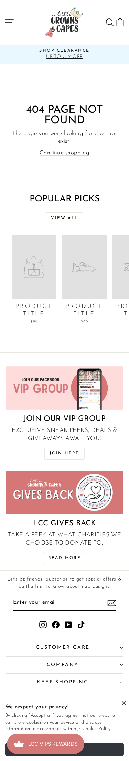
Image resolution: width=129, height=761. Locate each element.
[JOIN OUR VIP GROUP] (64, 388)
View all (64, 218)
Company (63, 665)
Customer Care (63, 647)
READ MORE (64, 558)
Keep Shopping (62, 682)
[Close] (124, 703)
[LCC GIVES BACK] (64, 492)
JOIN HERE (64, 453)
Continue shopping (64, 153)
